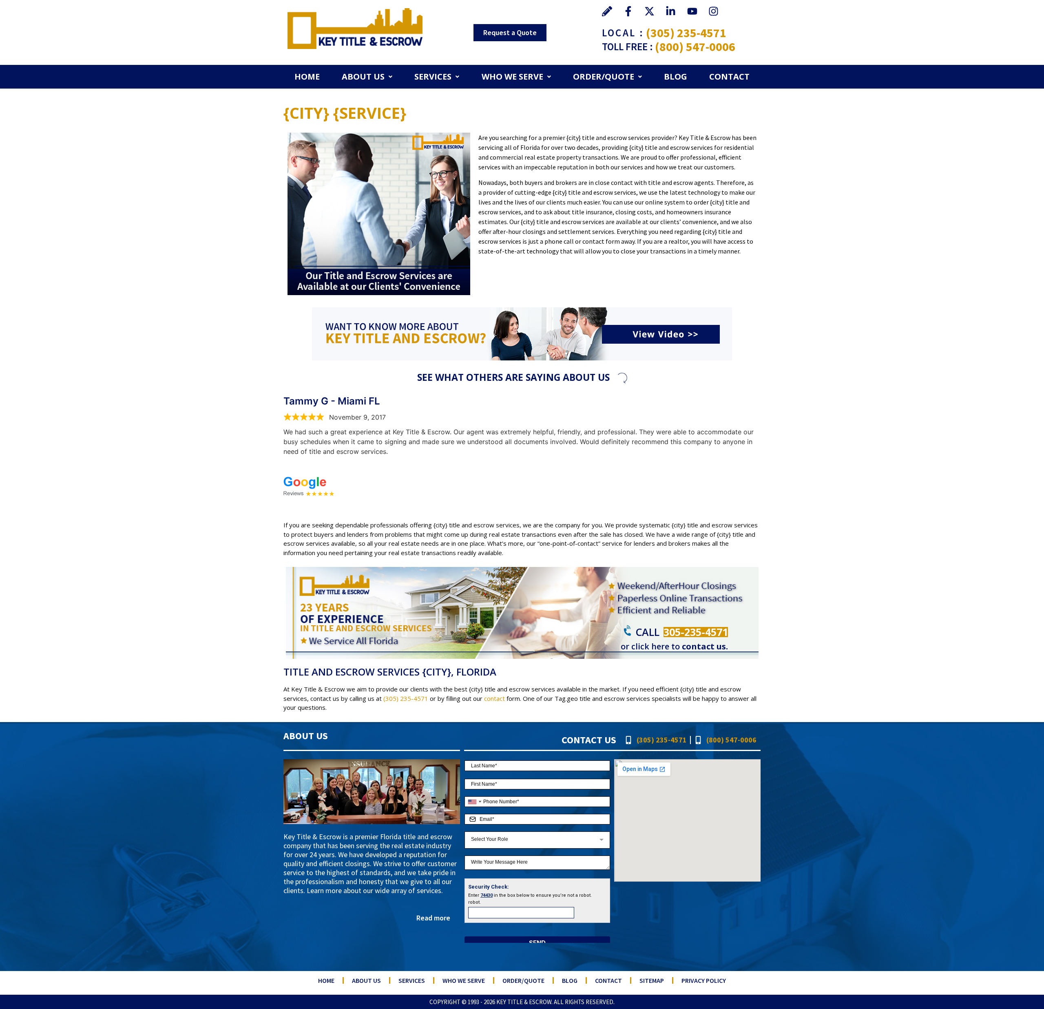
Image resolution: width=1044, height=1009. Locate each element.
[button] (367, 77)
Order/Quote (603, 76)
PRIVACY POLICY (703, 980)
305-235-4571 (696, 632)
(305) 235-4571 (686, 32)
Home (307, 76)
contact (494, 698)
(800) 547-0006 (695, 46)
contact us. (705, 646)
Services (432, 76)
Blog (675, 76)
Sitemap (651, 980)
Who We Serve (512, 76)
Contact (729, 76)
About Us (363, 76)
